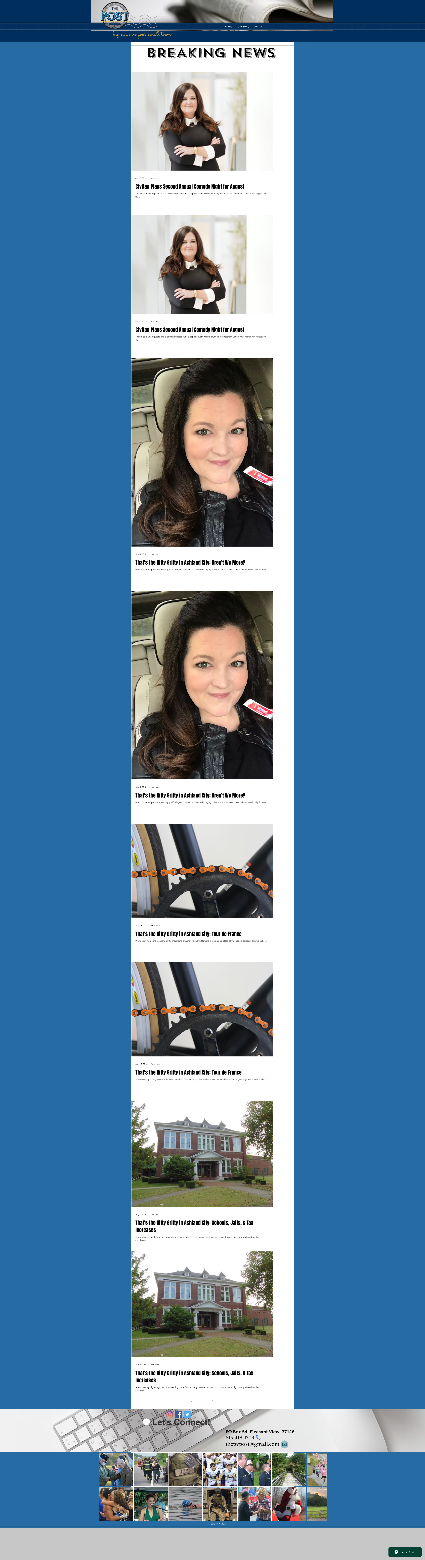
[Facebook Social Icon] (178, 1414)
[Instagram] (170, 1414)
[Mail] (284, 1444)
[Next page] (213, 1401)
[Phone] (258, 1437)
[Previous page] (192, 1401)
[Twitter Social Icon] (187, 1414)
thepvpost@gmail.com (252, 1444)
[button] (269, 60)
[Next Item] (321, 1486)
